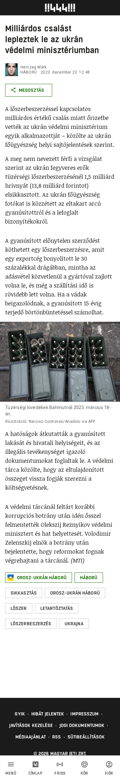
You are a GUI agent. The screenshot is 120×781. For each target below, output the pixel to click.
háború (28, 72)
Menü (10, 773)
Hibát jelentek (47, 713)
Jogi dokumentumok (82, 725)
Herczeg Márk (33, 67)
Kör (84, 773)
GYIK (20, 713)
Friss (60, 773)
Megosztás (31, 90)
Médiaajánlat (30, 736)
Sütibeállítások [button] (86, 736)
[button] (38, 577)
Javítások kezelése (31, 725)
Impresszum (84, 713)
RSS (56, 736)
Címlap (35, 773)
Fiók (109, 773)
